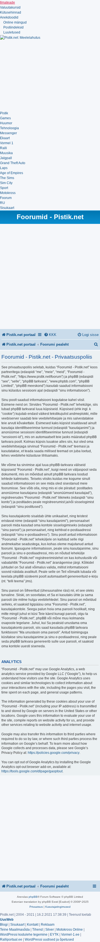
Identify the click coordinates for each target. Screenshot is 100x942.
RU (2, 203)
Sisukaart (7, 208)
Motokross (8, 193)
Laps (4, 168)
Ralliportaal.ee (11, 939)
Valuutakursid (10, 7)
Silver (49, 929)
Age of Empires (11, 173)
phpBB (33, 896)
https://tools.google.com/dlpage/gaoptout (31, 771)
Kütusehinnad (10, 12)
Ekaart (5, 138)
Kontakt (32, 925)
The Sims (7, 178)
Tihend (37, 929)
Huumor (6, 123)
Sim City (6, 183)
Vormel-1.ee (70, 934)
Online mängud (14, 22)
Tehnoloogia (9, 128)
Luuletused (11, 32)
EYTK (54, 934)
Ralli (3, 148)
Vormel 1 (6, 143)
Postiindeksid (13, 27)
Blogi (4, 925)
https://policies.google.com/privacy (53, 753)
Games (5, 118)
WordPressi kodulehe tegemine (24, 934)
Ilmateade (7, 2)
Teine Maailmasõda (15, 929)
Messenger (8, 133)
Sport (4, 188)
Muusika (6, 153)
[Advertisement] (41, 74)
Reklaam (47, 925)
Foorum (6, 198)
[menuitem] (50, 335)
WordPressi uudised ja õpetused (49, 939)
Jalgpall (6, 158)
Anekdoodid (9, 17)
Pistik (4, 113)
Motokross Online (69, 929)
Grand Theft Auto (12, 163)
